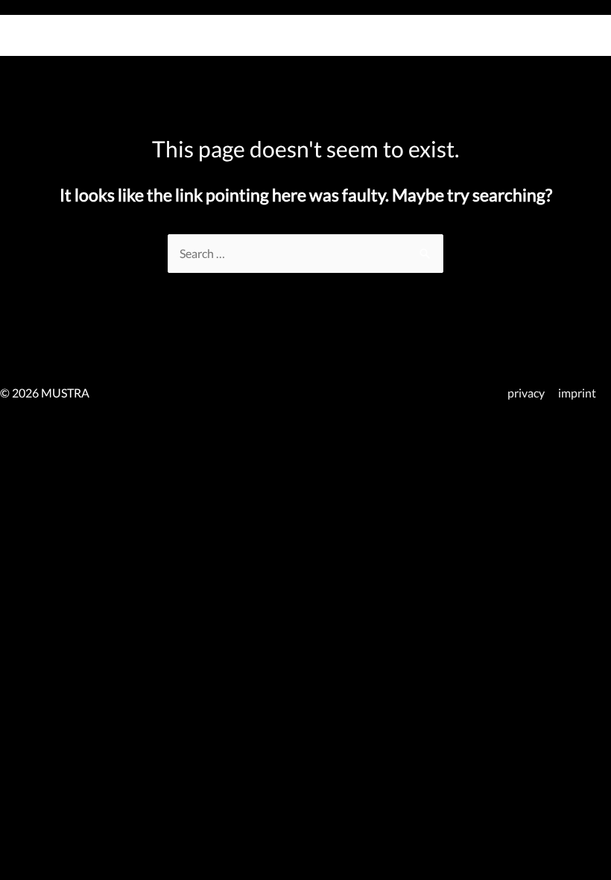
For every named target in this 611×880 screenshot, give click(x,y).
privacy (526, 393)
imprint (577, 393)
